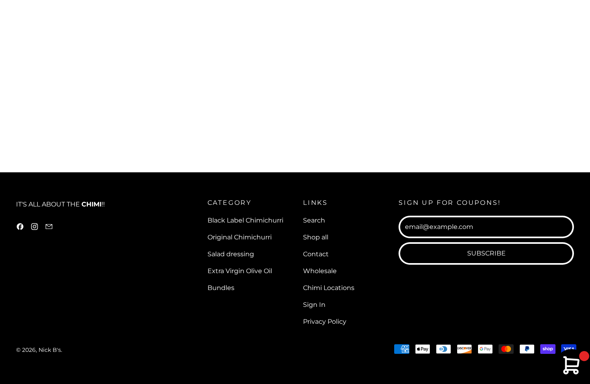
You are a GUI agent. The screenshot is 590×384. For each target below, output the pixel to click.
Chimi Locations (328, 288)
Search (314, 220)
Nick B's (50, 349)
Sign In (314, 304)
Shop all (315, 237)
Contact (316, 254)
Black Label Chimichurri (245, 220)
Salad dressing (231, 254)
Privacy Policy (324, 321)
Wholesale (320, 271)
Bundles (221, 288)
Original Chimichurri (240, 237)
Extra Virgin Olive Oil (240, 271)
